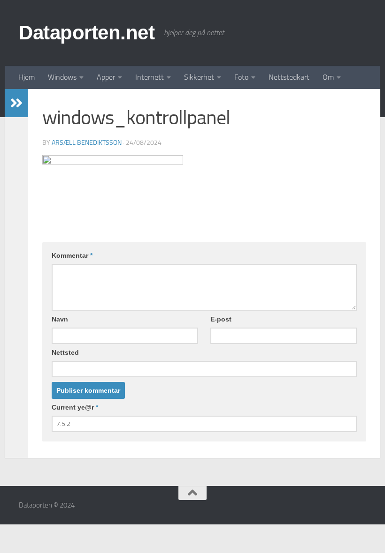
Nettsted (65, 352)
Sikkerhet (199, 77)
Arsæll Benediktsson (87, 143)
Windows (62, 77)
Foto (241, 77)
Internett (149, 77)
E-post (220, 319)
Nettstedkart (289, 77)
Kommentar (72, 255)
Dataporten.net (86, 33)
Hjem (26, 77)
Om (328, 77)
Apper (106, 77)
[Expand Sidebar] (16, 103)
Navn (60, 319)
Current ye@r (75, 407)
